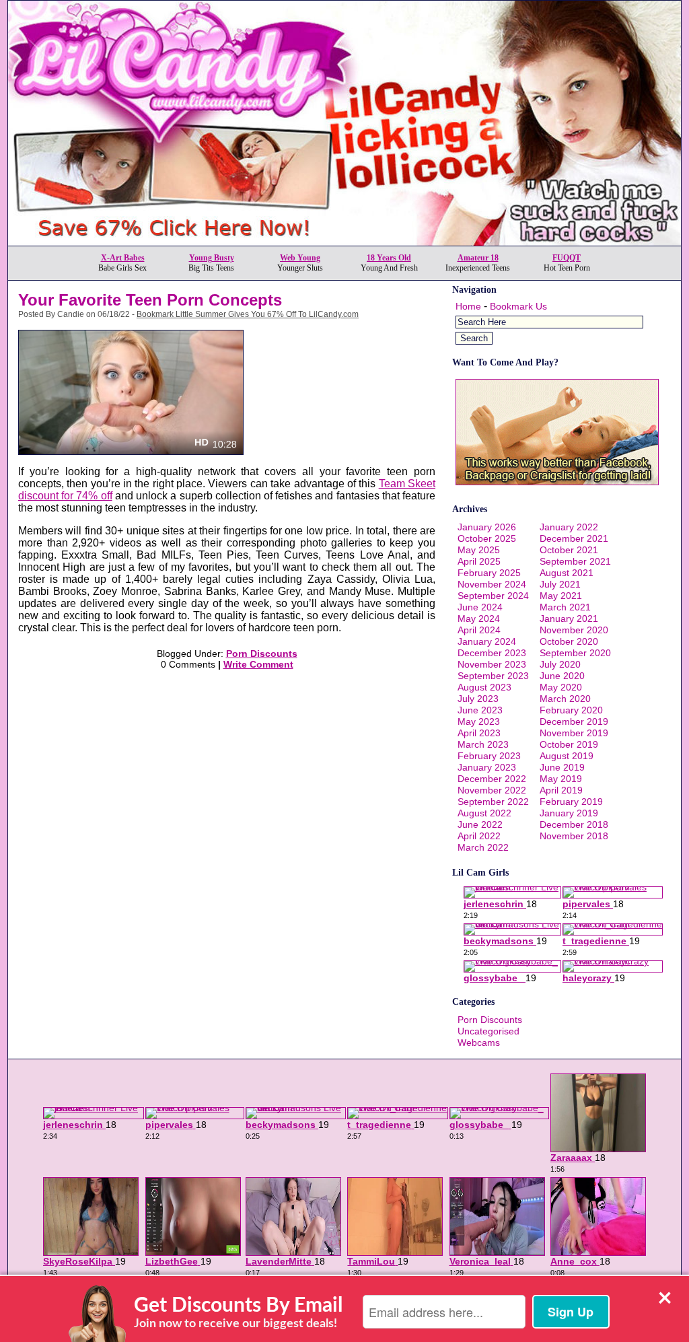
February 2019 (571, 801)
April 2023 (479, 733)
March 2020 (565, 698)
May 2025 (479, 549)
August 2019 (566, 755)
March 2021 (565, 607)
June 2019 (562, 767)
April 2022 (479, 836)
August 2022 (484, 813)
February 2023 (489, 755)
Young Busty (211, 257)
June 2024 (480, 607)
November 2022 (492, 790)
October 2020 (569, 641)
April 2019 (561, 790)
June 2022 (480, 824)
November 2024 (492, 584)
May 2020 (561, 687)
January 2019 (569, 813)
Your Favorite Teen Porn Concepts (150, 300)
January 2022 (569, 527)
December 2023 (492, 652)
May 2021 (561, 595)
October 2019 (569, 744)
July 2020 (560, 664)
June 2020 (562, 675)
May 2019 (561, 778)
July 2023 (478, 698)
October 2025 (487, 538)
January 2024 (487, 641)
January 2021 (569, 618)
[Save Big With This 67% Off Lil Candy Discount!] (344, 242)
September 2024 (493, 595)
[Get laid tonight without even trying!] (557, 481)
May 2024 (479, 618)
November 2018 (574, 836)
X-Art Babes (123, 257)
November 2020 (574, 630)
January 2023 (487, 767)
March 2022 (483, 847)
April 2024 (479, 630)
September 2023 (493, 675)
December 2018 (574, 824)
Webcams (479, 1042)
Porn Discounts (261, 653)
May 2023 (479, 721)
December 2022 (492, 778)
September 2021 (575, 561)
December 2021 (574, 538)
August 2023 (484, 687)
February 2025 (489, 572)
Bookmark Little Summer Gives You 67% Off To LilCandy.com (248, 314)
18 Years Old (389, 257)
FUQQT (566, 257)
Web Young (300, 257)
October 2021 (569, 549)
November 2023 (492, 664)
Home (468, 306)
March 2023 (483, 744)
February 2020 (571, 710)
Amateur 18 (478, 257)
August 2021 (566, 572)
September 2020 (575, 652)
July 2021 (560, 584)
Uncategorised (488, 1031)
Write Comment (258, 664)
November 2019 (574, 733)
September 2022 (493, 801)
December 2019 (574, 721)
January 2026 (487, 527)
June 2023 (480, 710)
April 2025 (479, 561)
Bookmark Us (518, 306)
